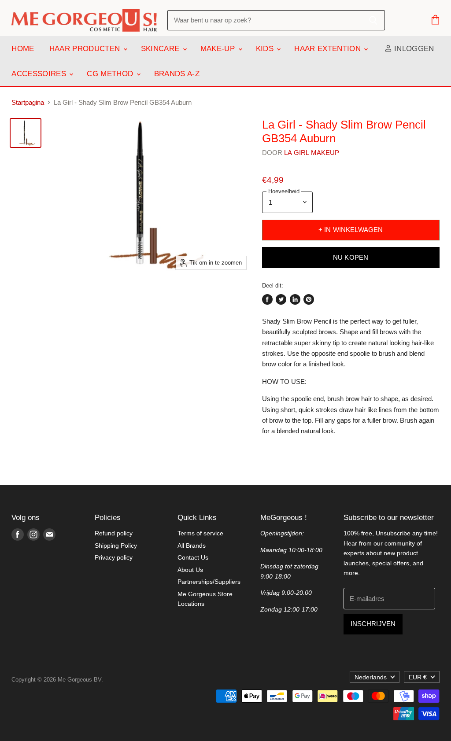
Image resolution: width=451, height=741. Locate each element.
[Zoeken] (373, 20)
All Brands (191, 545)
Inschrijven (373, 623)
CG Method (111, 74)
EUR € (418, 677)
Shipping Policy (116, 545)
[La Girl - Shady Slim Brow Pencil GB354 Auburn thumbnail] (26, 133)
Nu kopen (350, 257)
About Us (190, 569)
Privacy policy (114, 557)
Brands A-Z (177, 74)
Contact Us (192, 557)
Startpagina (27, 102)
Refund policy (114, 533)
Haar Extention (328, 48)
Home (22, 48)
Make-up (218, 48)
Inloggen (413, 48)
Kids (266, 48)
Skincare (161, 48)
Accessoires (39, 74)
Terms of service (200, 533)
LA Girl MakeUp (311, 152)
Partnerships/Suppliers (208, 581)
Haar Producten (85, 48)
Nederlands (371, 677)
